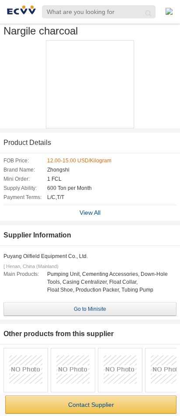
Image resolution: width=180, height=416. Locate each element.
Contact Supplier (91, 404)
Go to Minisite (90, 309)
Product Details (27, 142)
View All (90, 212)
